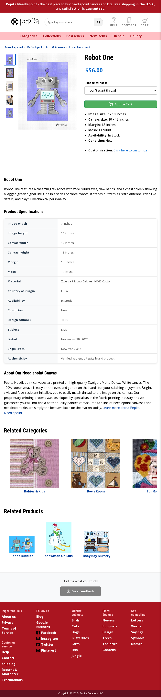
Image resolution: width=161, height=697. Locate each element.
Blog (39, 616)
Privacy (7, 622)
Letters (137, 620)
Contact (129, 25)
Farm (76, 644)
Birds (76, 620)
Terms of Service (9, 630)
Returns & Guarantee (10, 671)
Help (114, 25)
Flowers (108, 620)
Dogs (76, 632)
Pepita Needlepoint (21, 4)
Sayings (137, 632)
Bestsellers (75, 36)
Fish (75, 650)
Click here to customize (130, 150)
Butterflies (80, 638)
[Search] (98, 22)
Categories (28, 36)
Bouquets (109, 626)
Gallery (136, 36)
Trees (107, 638)
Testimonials (12, 680)
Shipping (9, 664)
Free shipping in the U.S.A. (134, 4)
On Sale (118, 36)
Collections (52, 36)
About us (9, 616)
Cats (75, 626)
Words (136, 626)
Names (136, 644)
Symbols (137, 638)
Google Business (43, 624)
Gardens (109, 650)
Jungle (77, 656)
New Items (98, 36)
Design (107, 632)
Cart (145, 25)
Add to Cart (123, 104)
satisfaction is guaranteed (83, 8)
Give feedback (82, 591)
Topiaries (109, 644)
